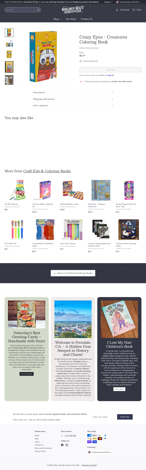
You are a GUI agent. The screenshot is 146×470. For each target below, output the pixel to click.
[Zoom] (44, 56)
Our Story (71, 19)
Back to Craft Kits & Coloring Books (74, 273)
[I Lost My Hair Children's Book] (119, 319)
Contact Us (87, 19)
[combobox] (23, 9)
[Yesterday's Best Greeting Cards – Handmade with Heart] (26, 314)
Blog (36, 438)
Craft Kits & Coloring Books (47, 171)
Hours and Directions (43, 448)
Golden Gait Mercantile (89, 47)
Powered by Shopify (89, 465)
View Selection (26, 374)
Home (37, 435)
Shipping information (44, 99)
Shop (57, 19)
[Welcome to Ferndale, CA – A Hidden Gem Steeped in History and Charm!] (73, 319)
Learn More (119, 389)
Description (39, 92)
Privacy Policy (40, 451)
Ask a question (40, 105)
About (37, 442)
